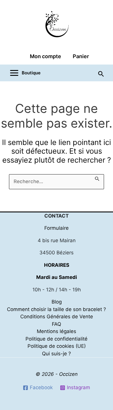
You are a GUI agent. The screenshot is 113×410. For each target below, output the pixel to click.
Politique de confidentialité (56, 339)
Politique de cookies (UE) (57, 346)
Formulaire (56, 228)
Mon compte (45, 56)
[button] (101, 73)
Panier (81, 56)
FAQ (56, 324)
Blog (57, 302)
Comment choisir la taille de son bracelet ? (56, 309)
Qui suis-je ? (56, 353)
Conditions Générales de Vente (56, 316)
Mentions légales (56, 331)
